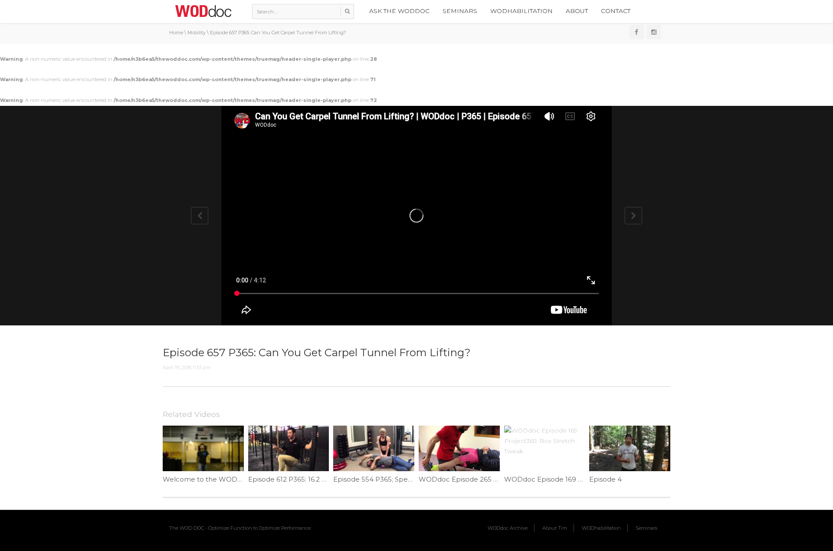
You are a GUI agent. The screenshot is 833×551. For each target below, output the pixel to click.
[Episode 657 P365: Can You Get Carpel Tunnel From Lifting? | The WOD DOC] (203, 11)
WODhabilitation (521, 11)
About (577, 11)
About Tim (554, 528)
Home (176, 33)
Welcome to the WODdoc (206, 479)
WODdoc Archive (508, 528)
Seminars (460, 11)
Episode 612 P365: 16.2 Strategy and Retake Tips (325, 479)
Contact (615, 11)
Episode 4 (605, 479)
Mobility (196, 33)
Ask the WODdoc (399, 11)
